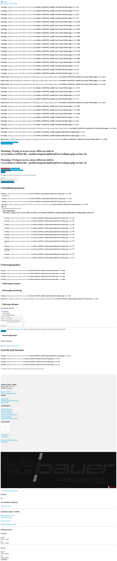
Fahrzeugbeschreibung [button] (12, 290)
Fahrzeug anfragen (5, 168)
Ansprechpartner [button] (9, 335)
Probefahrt (6, 311)
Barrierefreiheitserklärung (9, 440)
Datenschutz (5, 435)
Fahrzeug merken (6, 170)
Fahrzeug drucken (15, 168)
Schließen (4, 559)
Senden (3, 331)
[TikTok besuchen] (5, 431)
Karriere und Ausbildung (9, 415)
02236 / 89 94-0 (6, 391)
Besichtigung (6, 313)
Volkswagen (5, 399)
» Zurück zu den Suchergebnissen (9, 142)
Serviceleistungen (6, 413)
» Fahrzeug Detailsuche (7, 143)
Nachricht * (4, 326)
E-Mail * (3, 318)
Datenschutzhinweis (18, 329)
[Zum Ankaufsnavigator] (10, 345)
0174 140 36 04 (6, 506)
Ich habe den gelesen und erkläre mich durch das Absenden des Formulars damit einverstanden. (36, 329)
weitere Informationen (9, 315)
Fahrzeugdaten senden (7, 182)
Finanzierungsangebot (17, 170)
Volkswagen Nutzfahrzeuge (10, 400)
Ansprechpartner (6, 416)
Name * (3, 316)
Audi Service (5, 402)
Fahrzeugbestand (6, 409)
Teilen (3, 172)
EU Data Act (5, 442)
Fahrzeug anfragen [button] (10, 304)
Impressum (4, 436)
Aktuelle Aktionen (7, 411)
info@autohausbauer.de (8, 393)
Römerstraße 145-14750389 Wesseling (8, 516)
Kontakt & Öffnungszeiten (9, 418)
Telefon (5, 320)
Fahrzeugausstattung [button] (11, 283)
